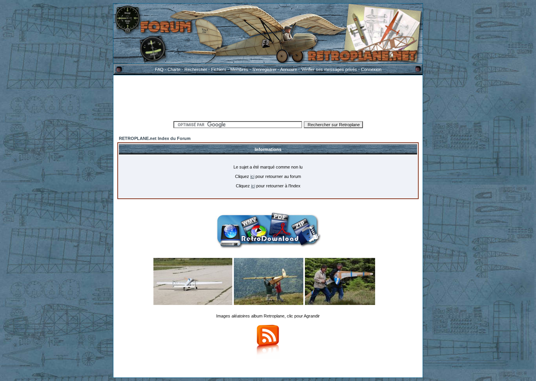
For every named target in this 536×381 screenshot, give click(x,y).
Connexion (371, 69)
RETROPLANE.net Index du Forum (155, 138)
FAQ (159, 69)
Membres (239, 69)
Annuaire (288, 69)
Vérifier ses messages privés (329, 69)
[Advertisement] (268, 96)
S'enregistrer (264, 69)
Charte (174, 69)
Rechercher (195, 69)
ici (252, 176)
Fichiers (218, 69)
